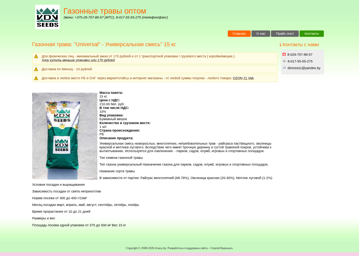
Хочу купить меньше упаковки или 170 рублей (78, 60)
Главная (239, 34)
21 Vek (248, 78)
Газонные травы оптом (104, 11)
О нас (260, 34)
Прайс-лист (285, 34)
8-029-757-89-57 (299, 54)
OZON (238, 78)
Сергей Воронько (221, 248)
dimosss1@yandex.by (304, 68)
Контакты (312, 34)
